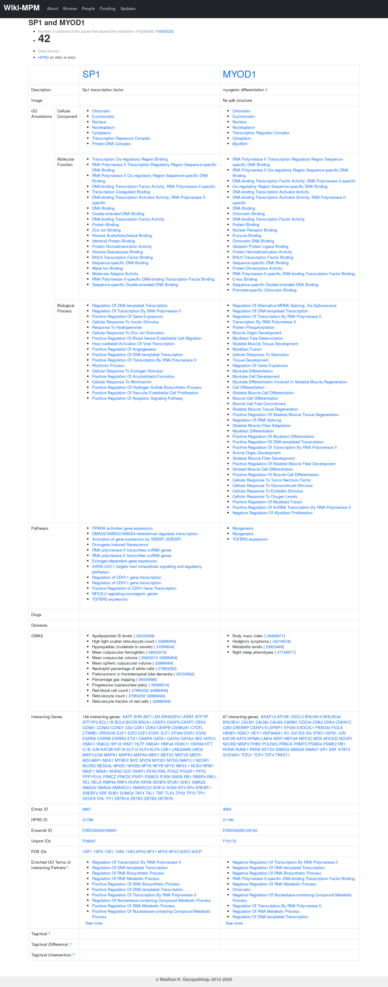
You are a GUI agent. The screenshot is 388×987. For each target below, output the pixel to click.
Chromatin (101, 111)
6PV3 (174, 851)
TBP (160, 793)
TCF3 (258, 755)
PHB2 (256, 744)
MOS (318, 738)
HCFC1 (209, 738)
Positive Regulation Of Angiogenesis (124, 349)
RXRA (146, 782)
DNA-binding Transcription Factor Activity (128, 219)
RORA (133, 782)
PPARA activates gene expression (122, 528)
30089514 (159, 685)
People (88, 8)
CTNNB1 (90, 733)
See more (93, 923)
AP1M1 (283, 716)
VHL (101, 798)
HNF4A (167, 744)
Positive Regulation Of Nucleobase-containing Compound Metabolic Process (151, 913)
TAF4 (139, 793)
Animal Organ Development (256, 452)
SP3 (182, 787)
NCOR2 (89, 766)
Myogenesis (243, 528)
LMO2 (197, 749)
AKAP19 (268, 716)
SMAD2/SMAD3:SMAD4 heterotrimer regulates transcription (145, 533)
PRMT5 (300, 744)
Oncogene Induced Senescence (120, 544)
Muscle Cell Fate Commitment (259, 403)
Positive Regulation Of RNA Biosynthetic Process (136, 884)
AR (157, 716)
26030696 (147, 679)
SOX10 (159, 787)
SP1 (91, 73)
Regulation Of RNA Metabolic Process (125, 878)
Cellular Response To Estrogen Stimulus (127, 371)
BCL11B (106, 722)
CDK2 (151, 727)
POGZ (173, 771)
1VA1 (109, 851)
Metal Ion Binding (107, 268)
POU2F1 (187, 771)
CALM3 (276, 722)
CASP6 (173, 722)
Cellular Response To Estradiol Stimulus (267, 491)
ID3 (301, 733)
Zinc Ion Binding (106, 230)
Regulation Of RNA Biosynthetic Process (128, 873)
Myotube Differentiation (252, 371)
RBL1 (212, 776)
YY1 (109, 798)
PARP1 (138, 771)
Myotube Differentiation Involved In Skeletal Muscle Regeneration (289, 382)
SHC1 (185, 782)
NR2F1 (88, 771)
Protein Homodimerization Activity (122, 246)
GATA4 (187, 738)
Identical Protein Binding (113, 241)
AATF (127, 716)
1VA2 (119, 851)
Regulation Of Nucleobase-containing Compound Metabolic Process (151, 900)
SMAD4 (104, 787)
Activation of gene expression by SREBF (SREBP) (137, 539)
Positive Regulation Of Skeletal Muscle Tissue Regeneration (285, 414)
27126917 (285, 652)
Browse (70, 8)
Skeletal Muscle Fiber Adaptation (261, 425)
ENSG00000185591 (99, 830)
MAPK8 (140, 755)
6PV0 (141, 851)
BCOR (131, 722)
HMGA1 (153, 744)
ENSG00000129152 (240, 830)
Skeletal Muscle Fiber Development (263, 458)
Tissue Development (250, 360)
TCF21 (247, 755)
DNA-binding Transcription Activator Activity (270, 192)
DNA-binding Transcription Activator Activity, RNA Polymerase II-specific (149, 199)
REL (86, 782)
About (52, 8)
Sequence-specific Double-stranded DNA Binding (135, 284)
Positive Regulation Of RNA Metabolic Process (133, 906)
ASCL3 (297, 716)
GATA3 (173, 738)
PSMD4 (315, 744)
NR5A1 (102, 771)
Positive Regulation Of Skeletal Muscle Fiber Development (284, 463)
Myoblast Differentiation (253, 431)
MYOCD (331, 738)
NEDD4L (104, 766)
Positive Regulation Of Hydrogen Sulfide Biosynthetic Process (147, 387)
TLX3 (169, 793)
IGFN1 (331, 733)
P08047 (89, 841)
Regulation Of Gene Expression (260, 365)
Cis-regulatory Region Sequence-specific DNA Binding (279, 186)
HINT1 (128, 744)
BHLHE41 (231, 722)
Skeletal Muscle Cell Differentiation (263, 392)
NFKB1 (119, 766)
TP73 (191, 793)
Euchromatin (103, 116)
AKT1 (148, 716)
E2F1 (121, 733)
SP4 (190, 787)
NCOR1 (202, 760)
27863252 (166, 668)
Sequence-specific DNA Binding (120, 262)
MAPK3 (125, 755)
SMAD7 (312, 749)
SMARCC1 (121, 787)
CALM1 (247, 722)
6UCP (197, 851)
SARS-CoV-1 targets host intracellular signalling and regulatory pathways (147, 569)
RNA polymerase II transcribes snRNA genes (132, 550)
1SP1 (87, 851)
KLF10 (132, 749)
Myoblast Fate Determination (257, 338)
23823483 (274, 646)
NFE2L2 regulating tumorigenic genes (125, 593)
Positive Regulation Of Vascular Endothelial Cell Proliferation (145, 392)
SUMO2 (127, 793)
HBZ (198, 738)
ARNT (188, 716)
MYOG (173, 760)
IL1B (86, 749)
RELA (96, 782)
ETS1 (132, 738)
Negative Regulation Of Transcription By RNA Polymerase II (285, 862)
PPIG (201, 771)
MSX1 (108, 760)
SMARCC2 (142, 787)
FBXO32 (322, 727)
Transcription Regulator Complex (260, 132)
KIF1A (119, 749)
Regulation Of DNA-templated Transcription (130, 305)
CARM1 (291, 722)
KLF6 (154, 749)
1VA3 (130, 851)
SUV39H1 (231, 755)
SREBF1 (203, 787)
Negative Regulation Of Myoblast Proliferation (272, 512)
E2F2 (132, 733)
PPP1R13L (92, 776)
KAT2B (107, 749)
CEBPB (164, 727)
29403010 (156, 652)
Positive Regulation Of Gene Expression (127, 316)
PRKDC (124, 776)
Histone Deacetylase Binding (117, 252)
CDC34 (305, 722)
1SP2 (98, 851)
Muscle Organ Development (256, 332)
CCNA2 (103, 727)
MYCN (145, 760)
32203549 (144, 636)
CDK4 (329, 722)
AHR (138, 716)
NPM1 (208, 766)
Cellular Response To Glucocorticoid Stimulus (272, 485)
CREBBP (241, 727)
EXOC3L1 (305, 727)
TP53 (180, 793)
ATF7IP (201, 716)
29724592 (184, 674)
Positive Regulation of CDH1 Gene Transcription (134, 588)
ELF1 (165, 733)
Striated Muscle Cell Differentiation (262, 469)
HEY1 (256, 733)
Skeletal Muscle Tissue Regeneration (265, 409)
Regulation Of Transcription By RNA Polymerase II (136, 311)
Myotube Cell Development (256, 376)
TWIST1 (282, 755)
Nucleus (99, 122)
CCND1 (117, 727)
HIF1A (116, 744)
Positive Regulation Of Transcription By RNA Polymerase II (144, 360)
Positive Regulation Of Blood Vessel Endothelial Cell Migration (147, 338)
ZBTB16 (122, 798)
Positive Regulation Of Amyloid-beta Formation (133, 376)
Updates (127, 8)
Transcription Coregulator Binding (121, 192)
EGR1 (154, 733)
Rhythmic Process (108, 365)
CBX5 (200, 722)
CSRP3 (256, 727)
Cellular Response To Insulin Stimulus (125, 322)
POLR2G (270, 744)
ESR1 (189, 733)
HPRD (43, 57)
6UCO (185, 851)
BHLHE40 (332, 716)
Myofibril (239, 143)
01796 (87, 819)
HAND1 (229, 733)
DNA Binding (103, 208)
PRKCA (286, 744)
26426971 (275, 636)
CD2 (129, 727)
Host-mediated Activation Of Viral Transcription (133, 343)
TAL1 (150, 793)
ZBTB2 (136, 798)
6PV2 (163, 851)
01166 (228, 819)
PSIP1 (138, 776)
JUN (95, 749)
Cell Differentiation (248, 387)
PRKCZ (109, 776)
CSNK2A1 (181, 727)
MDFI (278, 738)
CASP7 (187, 722)
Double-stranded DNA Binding (118, 213)
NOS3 (196, 766)
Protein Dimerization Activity (257, 268)
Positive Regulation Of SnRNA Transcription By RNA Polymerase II (291, 507)
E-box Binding (244, 279)
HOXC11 (182, 744)
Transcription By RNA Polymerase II (264, 322)
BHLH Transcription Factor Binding (122, 257)
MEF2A (291, 738)
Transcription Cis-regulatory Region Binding (130, 159)
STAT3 (344, 749)
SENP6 (159, 782)
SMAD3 (89, 787)
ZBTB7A (165, 798)
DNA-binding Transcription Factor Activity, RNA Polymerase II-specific (154, 186)
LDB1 (165, 749)
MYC (134, 760)
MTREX (122, 760)
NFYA (146, 766)
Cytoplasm (101, 132)
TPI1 (201, 793)
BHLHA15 (313, 716)
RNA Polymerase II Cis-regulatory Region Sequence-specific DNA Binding (150, 178)
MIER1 (196, 755)
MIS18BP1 (92, 760)
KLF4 (144, 749)
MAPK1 (111, 755)
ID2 (294, 733)
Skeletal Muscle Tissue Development (265, 343)
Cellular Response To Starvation (260, 354)
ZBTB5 (150, 798)
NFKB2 (133, 766)
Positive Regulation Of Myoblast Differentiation (273, 436)
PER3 (151, 771)
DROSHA (107, 733)
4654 (227, 809)
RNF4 (122, 782)
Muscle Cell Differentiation (255, 398)
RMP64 (109, 782)
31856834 (164, 646)
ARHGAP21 (171, 716)
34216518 (281, 641)
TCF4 (269, 755)
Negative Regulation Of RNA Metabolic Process (274, 884)
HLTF (140, 744)
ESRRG (119, 738)
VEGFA (89, 798)
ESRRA (89, 738)
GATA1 (159, 738)
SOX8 (171, 787)
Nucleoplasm (103, 127)
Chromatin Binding (248, 213)
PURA (165, 776)
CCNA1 (88, 727)
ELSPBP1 (274, 727)
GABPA (145, 738)
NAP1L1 (187, 760)
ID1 (287, 733)
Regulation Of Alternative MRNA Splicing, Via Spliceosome (284, 305)
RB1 (188, 776)
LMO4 (267, 738)
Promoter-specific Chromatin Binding (264, 290)
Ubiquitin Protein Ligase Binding (260, 246)
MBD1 (154, 755)
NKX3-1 (183, 766)
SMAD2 (199, 782)
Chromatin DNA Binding (253, 241)
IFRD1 (318, 733)
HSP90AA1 (273, 733)
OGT (127, 771)
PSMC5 (152, 776)
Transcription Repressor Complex (121, 138)
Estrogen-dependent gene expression (124, 561)
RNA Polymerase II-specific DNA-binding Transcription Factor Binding (153, 279)
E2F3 (143, 733)
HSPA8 (197, 744)
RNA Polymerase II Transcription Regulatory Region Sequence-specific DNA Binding (154, 167)
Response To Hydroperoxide (117, 327)
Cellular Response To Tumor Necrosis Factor (271, 480)
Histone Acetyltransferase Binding (122, 235)
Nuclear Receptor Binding (254, 230)
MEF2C (167, 755)
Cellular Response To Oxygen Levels (264, 496)
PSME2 (330, 744)
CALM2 (262, 722)
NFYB (158, 766)
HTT (208, 744)
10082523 (164, 31)
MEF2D (182, 755)
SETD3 (268, 749)
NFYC (170, 766)
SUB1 (113, 793)
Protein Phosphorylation (253, 327)
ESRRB (104, 738)
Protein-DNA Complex (111, 143)
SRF (103, 793)
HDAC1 (88, 744)
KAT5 (241, 738)
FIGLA (337, 727)
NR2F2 (243, 744)
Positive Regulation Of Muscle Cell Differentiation (275, 474)
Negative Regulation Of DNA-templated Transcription (278, 867)
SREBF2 (90, 793)
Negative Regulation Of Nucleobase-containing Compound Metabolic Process (292, 897)
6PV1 (152, 851)
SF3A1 (173, 782)
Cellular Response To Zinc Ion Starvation (128, 332)
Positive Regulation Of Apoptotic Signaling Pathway (137, 398)
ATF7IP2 (90, 722)
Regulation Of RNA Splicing (256, 420)
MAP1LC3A (92, 755)
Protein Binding (105, 224)
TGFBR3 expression (110, 599)
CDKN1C (343, 722)
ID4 (309, 733)
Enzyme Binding (246, 235)
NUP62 (115, 771)
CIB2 (227, 727)
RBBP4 (199, 776)
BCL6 (120, 722)
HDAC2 (102, 744)
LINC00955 (181, 749)
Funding (107, 8)
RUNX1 (241, 749)
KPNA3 (253, 738)
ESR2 (201, 733)
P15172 (229, 841)
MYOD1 (240, 73)
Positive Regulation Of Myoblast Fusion (267, 502)
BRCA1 (144, 722)
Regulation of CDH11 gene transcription (126, 577)
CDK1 (139, 727)
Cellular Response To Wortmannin (122, 382)
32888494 (166, 641)
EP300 (177, 733)
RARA (177, 776)
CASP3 (159, 722)
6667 (86, 809)
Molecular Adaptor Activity (115, 273)
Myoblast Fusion (247, 349)
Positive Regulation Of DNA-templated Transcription (137, 354)
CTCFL (197, 727)
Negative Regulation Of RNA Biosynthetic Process (276, 873)
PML (162, 771)
